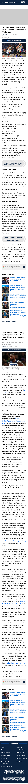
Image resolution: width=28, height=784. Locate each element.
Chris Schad (6, 346)
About (3, 747)
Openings (19, 747)
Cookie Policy (5, 758)
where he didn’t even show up (16, 663)
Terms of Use (20, 755)
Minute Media (10, 770)
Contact (3, 750)
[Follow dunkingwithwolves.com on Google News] (24, 267)
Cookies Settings (6, 766)
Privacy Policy (5, 755)
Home (3, 321)
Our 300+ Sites (21, 750)
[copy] (11, 38)
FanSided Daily (5, 753)
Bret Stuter (6, 35)
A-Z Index (19, 761)
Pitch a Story (20, 753)
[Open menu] (2, 2)
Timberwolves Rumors (11, 736)
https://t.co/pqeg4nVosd (9, 138)
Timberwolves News (11, 321)
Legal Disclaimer (21, 758)
